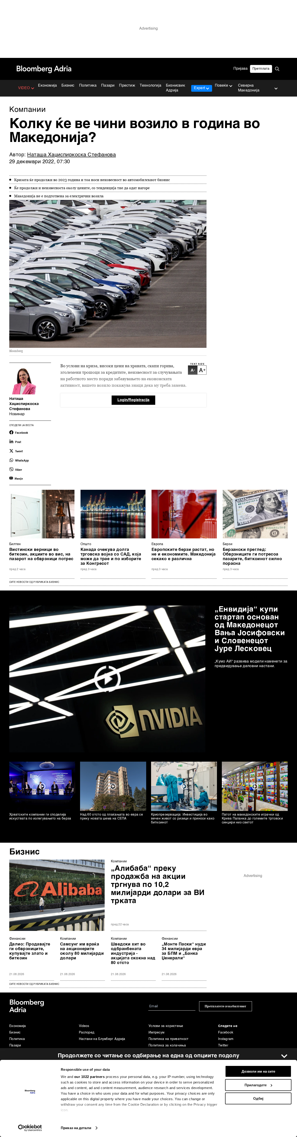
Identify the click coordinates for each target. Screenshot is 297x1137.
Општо (86, 544)
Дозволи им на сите (258, 1071)
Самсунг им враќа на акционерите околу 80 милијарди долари (82, 951)
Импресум (156, 1032)
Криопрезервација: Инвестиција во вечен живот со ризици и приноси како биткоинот (183, 818)
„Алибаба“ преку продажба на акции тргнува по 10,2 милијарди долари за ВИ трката (158, 885)
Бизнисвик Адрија (175, 88)
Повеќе (221, 86)
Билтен (15, 544)
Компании (119, 861)
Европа (157, 544)
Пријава (240, 69)
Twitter (223, 1045)
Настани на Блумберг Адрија (102, 1039)
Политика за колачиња (167, 1045)
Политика (88, 86)
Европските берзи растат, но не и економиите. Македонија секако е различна (184, 554)
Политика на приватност (168, 1039)
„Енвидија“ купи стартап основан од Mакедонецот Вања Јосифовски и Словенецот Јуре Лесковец (250, 629)
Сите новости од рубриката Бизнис (34, 582)
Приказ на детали (76, 1128)
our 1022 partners (89, 1077)
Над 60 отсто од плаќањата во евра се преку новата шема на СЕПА (111, 816)
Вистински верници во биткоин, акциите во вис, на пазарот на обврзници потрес (41, 554)
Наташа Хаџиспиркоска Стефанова (71, 154)
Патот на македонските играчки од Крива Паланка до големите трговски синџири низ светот (252, 818)
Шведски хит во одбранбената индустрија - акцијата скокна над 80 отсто (133, 953)
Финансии (17, 938)
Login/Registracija (133, 400)
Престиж (127, 86)
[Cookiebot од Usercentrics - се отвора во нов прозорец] (30, 1127)
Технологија (150, 86)
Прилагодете (256, 1085)
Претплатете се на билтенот (225, 1006)
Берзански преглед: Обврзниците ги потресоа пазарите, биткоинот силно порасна (252, 557)
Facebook (225, 1032)
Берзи (227, 544)
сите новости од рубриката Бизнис (34, 984)
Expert (199, 88)
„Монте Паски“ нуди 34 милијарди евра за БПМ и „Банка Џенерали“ (184, 951)
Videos (84, 1026)
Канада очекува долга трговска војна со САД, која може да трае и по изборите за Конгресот (111, 557)
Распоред (86, 1032)
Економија (47, 86)
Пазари (107, 86)
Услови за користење (165, 1026)
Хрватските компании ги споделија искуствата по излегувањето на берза (40, 816)
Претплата (261, 68)
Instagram (226, 1039)
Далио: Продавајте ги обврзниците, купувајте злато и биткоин (29, 951)
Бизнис (67, 86)
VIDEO (24, 88)
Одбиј (258, 1098)
